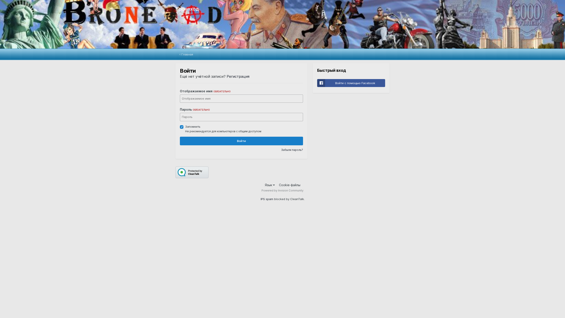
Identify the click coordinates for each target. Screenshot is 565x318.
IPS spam (267, 199)
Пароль (195, 109)
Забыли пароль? (292, 149)
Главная (187, 54)
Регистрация (238, 76)
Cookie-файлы (289, 185)
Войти (241, 141)
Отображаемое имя (205, 91)
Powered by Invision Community (282, 190)
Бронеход (187, 9)
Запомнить (192, 126)
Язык (269, 185)
